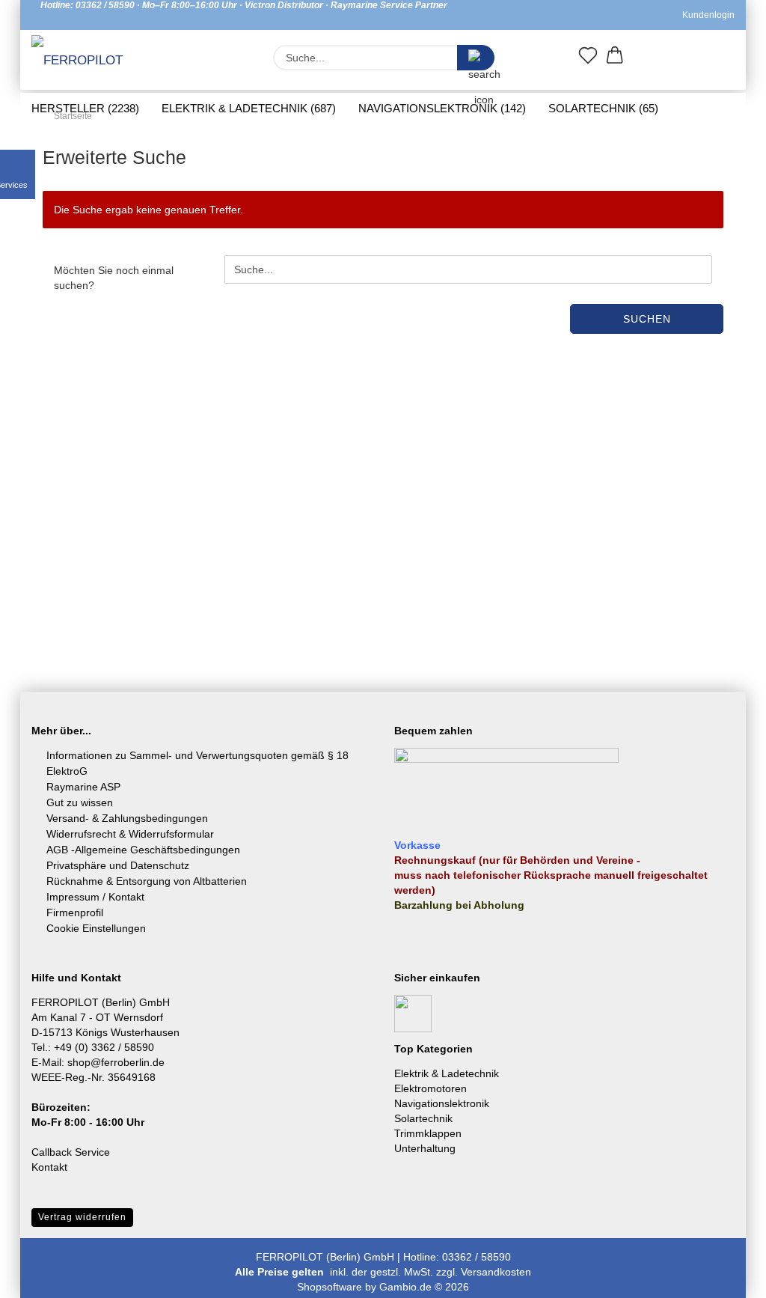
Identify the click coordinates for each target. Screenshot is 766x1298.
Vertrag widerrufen (82, 1217)
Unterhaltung (425, 1148)
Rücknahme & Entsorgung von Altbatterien (146, 881)
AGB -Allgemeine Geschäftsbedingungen (143, 850)
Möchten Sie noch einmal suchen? (114, 277)
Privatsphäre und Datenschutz (117, 865)
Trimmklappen (428, 1133)
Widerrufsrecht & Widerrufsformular (130, 834)
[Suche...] (475, 57)
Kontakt (49, 1167)
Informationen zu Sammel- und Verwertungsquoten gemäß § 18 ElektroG (197, 763)
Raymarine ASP (83, 787)
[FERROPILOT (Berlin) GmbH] (86, 61)
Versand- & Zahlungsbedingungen (127, 818)
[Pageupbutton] (724, 1275)
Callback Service (70, 1152)
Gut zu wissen (79, 802)
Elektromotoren (430, 1088)
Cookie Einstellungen (96, 928)
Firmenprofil (74, 912)
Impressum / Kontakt (95, 897)
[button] (614, 58)
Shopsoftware (329, 1287)
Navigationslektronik (441, 1103)
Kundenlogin (706, 15)
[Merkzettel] (587, 58)
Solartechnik (423, 1118)
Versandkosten (496, 1272)
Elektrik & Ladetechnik (446, 1073)
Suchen (647, 319)
